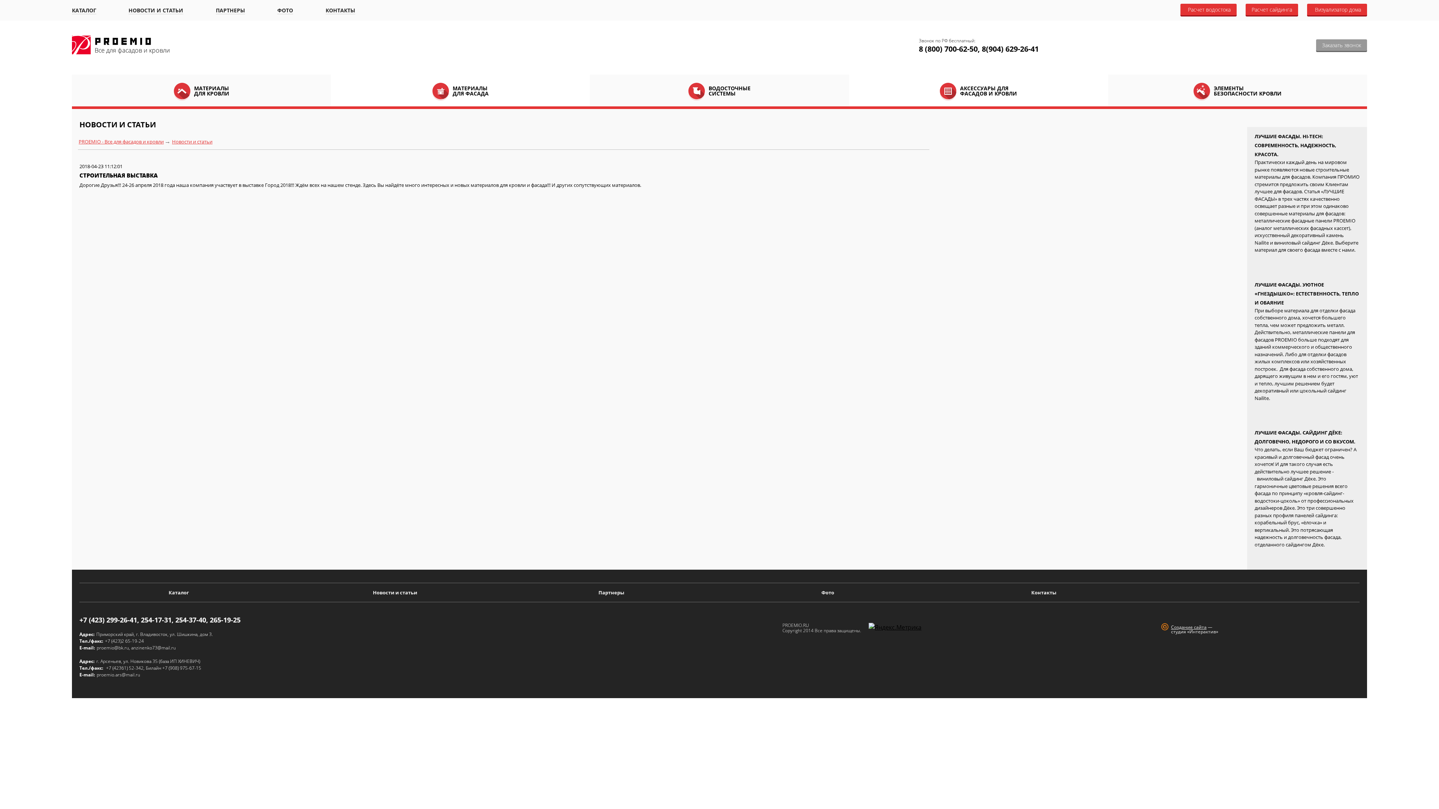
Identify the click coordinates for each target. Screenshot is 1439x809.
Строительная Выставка (118, 175)
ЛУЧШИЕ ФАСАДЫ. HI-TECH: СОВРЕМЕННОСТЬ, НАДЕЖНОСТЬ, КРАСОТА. (1295, 145)
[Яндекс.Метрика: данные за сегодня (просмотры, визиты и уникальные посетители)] (895, 627)
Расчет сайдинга (1272, 9)
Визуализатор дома (1338, 9)
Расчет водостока (1209, 9)
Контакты (340, 10)
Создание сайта (1189, 627)
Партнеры (230, 10)
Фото (285, 10)
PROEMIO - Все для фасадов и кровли (121, 141)
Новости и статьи (156, 10)
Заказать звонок (1341, 45)
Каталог (84, 10)
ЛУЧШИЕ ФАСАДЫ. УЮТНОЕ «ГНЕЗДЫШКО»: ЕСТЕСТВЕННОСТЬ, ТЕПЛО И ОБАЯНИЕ (1307, 293)
